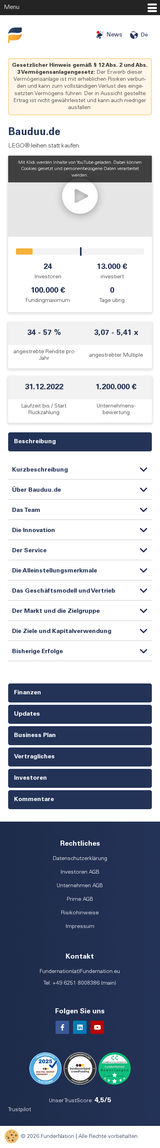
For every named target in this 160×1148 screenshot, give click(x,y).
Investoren (30, 778)
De (144, 35)
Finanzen (27, 693)
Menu (11, 7)
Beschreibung (35, 442)
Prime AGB (80, 899)
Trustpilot (19, 1110)
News (114, 35)
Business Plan (35, 735)
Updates (27, 714)
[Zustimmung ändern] (11, 1136)
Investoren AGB (80, 872)
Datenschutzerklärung (80, 859)
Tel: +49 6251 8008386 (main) (79, 983)
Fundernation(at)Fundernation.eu (80, 972)
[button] (80, 196)
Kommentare (34, 799)
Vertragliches (34, 757)
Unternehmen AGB (80, 886)
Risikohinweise (80, 913)
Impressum (80, 926)
